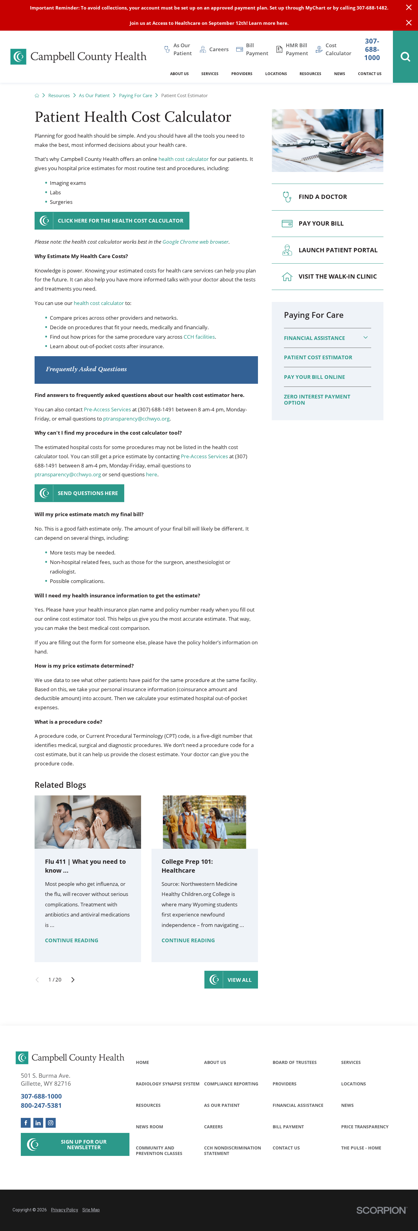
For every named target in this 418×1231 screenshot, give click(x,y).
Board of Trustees (295, 1062)
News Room (149, 1127)
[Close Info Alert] (409, 23)
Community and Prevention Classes (159, 1150)
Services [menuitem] (209, 73)
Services (351, 1062)
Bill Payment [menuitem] (257, 49)
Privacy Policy (64, 1209)
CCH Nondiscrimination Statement (232, 1150)
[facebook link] (26, 1123)
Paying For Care (135, 95)
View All (240, 979)
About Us (215, 1062)
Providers (285, 1084)
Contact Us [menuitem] (370, 73)
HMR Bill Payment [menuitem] (297, 49)
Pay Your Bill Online (314, 376)
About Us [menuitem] (179, 73)
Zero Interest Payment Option (317, 399)
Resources (59, 95)
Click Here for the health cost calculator (120, 220)
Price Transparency (365, 1127)
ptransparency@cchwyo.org (136, 418)
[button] (365, 337)
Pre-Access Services (107, 409)
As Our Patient (94, 95)
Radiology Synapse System (168, 1084)
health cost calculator (184, 158)
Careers (213, 1127)
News (347, 1105)
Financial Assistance (314, 337)
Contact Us (286, 1148)
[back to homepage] (37, 95)
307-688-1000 (372, 49)
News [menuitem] (339, 73)
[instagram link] (51, 1123)
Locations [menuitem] (276, 73)
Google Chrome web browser (195, 241)
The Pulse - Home (361, 1148)
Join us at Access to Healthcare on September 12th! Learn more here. (209, 23)
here (151, 474)
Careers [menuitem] (219, 49)
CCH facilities (199, 336)
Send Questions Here (88, 493)
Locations (353, 1084)
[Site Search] (405, 57)
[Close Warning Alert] (409, 7)
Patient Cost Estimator (318, 357)
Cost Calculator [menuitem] (338, 49)
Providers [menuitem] (241, 73)
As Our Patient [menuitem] (183, 49)
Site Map (91, 1209)
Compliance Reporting (231, 1084)
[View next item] (73, 979)
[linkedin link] (38, 1123)
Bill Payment (288, 1127)
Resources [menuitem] (310, 73)
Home (142, 1062)
